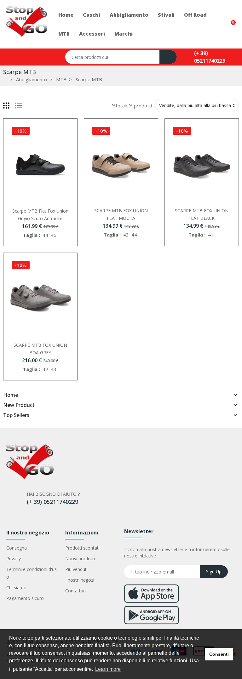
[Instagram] (26, 516)
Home (10, 394)
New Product (19, 405)
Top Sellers (16, 415)
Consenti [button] (219, 654)
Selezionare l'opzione (33, 200)
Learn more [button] (108, 669)
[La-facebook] (12, 516)
